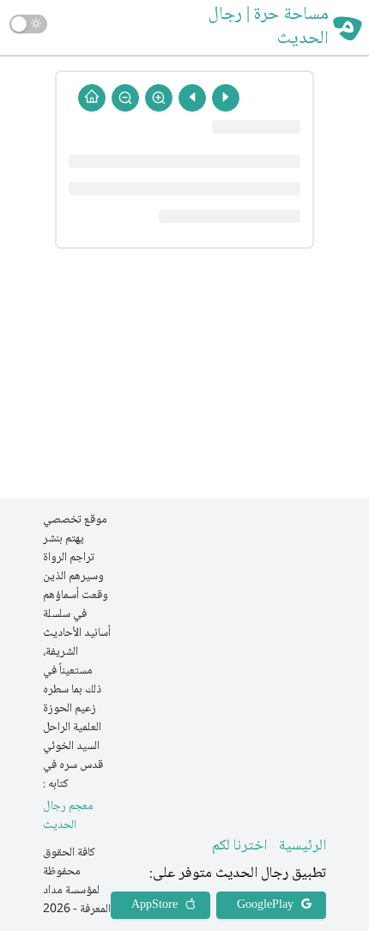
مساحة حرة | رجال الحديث (269, 27)
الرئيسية (302, 846)
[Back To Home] (92, 98)
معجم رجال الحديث (68, 816)
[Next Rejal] (192, 98)
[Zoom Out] (125, 98)
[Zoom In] (158, 98)
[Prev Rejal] (225, 98)
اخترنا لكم (239, 846)
